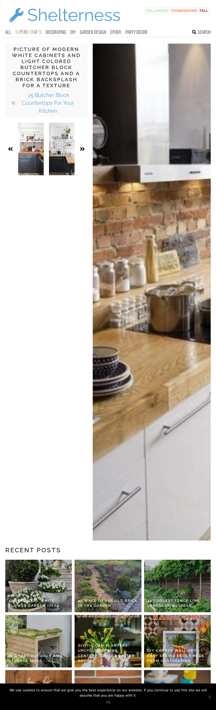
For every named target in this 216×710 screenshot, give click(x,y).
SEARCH (204, 32)
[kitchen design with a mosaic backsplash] (31, 149)
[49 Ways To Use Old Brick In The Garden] (108, 586)
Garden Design (93, 32)
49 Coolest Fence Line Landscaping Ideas (173, 603)
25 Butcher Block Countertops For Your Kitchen (48, 103)
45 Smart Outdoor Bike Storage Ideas (36, 658)
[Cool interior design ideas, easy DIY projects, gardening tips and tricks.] (64, 25)
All (8, 32)
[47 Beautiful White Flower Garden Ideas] (38, 586)
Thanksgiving (184, 11)
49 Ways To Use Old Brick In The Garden (108, 603)
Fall (204, 11)
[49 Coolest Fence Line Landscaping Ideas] (177, 586)
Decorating (56, 32)
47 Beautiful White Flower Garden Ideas (34, 603)
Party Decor (136, 32)
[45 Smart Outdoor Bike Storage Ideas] (38, 641)
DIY (73, 32)
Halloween (157, 11)
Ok (108, 702)
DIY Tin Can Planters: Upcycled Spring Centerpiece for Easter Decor (106, 653)
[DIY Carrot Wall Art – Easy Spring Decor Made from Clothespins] (177, 641)
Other (115, 32)
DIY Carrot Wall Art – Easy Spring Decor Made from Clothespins (175, 656)
